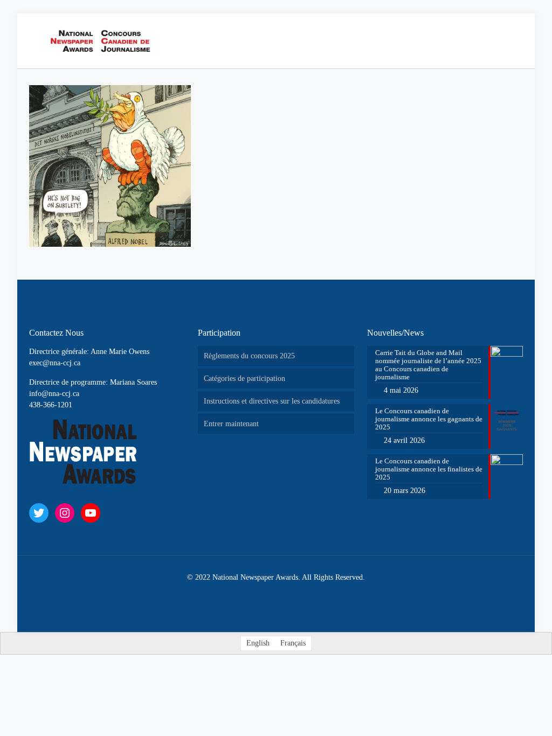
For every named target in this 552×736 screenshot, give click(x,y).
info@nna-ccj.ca (54, 394)
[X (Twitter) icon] (265, 593)
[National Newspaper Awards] (104, 40)
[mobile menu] (484, 41)
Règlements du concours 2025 (249, 356)
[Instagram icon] (288, 593)
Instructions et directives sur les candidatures (272, 401)
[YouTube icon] (276, 593)
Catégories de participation (244, 378)
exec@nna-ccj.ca (54, 363)
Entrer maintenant (231, 424)
